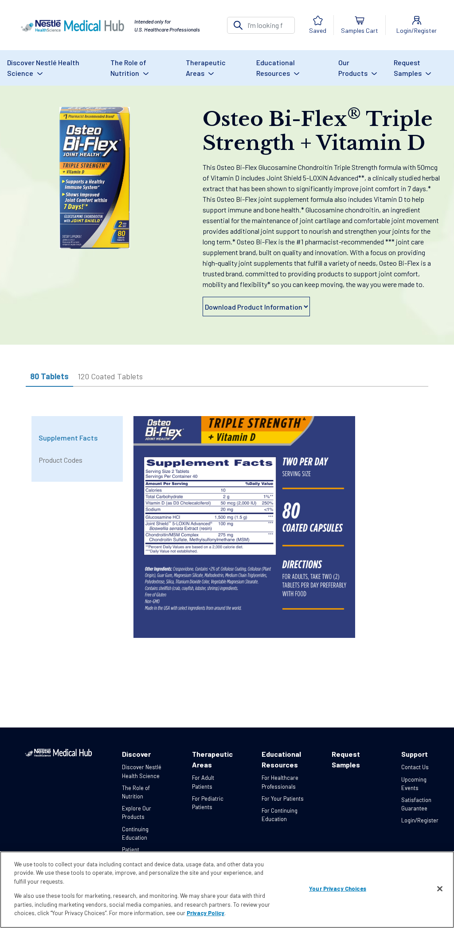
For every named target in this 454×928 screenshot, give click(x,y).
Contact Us (415, 767)
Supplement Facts (68, 437)
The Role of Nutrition (128, 67)
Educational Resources (275, 67)
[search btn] (238, 25)
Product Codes (60, 460)
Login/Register (419, 820)
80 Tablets (49, 376)
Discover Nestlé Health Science (43, 67)
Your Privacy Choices (337, 888)
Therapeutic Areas (206, 67)
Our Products (353, 67)
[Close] (440, 889)
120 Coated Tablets (110, 376)
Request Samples (408, 67)
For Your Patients (283, 798)
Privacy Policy (205, 912)
